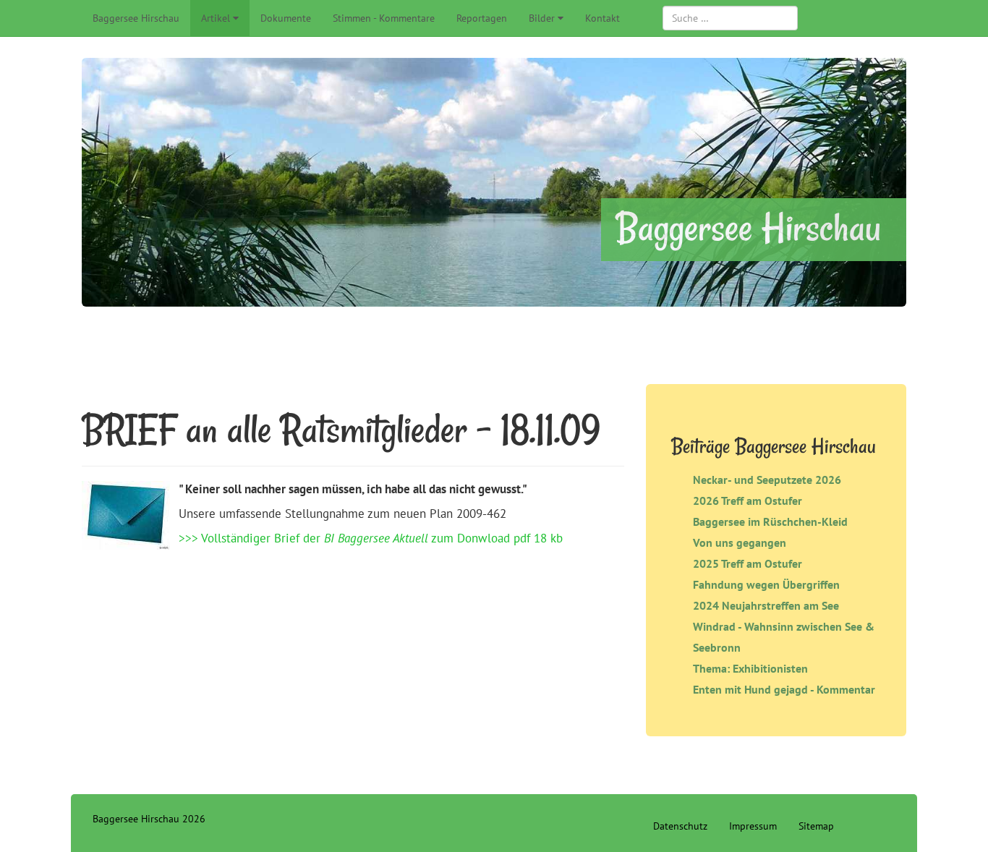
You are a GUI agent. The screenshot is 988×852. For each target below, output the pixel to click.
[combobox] (730, 18)
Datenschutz (680, 825)
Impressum (753, 825)
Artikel (215, 18)
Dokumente (285, 18)
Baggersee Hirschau (136, 18)
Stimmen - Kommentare (384, 18)
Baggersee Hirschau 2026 (149, 818)
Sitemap (816, 825)
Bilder (542, 18)
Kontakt (602, 18)
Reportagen (481, 18)
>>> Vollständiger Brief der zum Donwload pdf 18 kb (371, 538)
